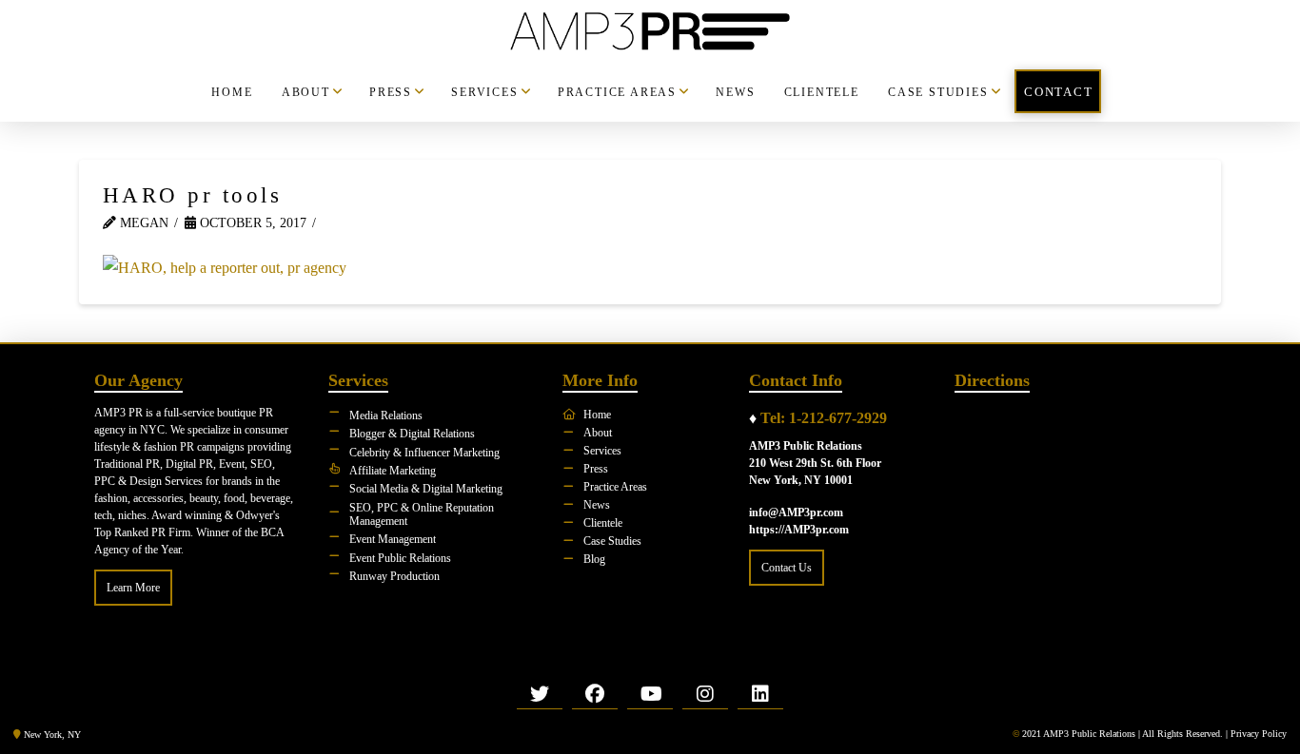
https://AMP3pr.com (799, 529)
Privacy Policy (1259, 733)
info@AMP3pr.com (796, 512)
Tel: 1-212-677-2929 (823, 418)
